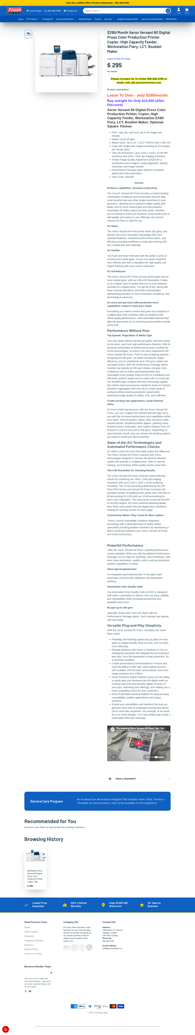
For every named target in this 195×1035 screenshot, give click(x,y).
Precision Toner (101, 1012)
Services (108, 19)
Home (20, 19)
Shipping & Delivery (33, 940)
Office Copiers (31, 932)
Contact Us (72, 10)
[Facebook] (25, 991)
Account (179, 11)
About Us (28, 945)
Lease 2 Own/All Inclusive (152, 19)
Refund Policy (31, 949)
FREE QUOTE (171, 19)
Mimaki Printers (85, 19)
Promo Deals (36, 10)
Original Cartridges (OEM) (127, 19)
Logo (14, 10)
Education (29, 936)
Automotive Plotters (64, 19)
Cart (187, 11)
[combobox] (127, 11)
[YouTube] (30, 991)
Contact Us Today (33, 953)
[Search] (168, 10)
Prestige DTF (47, 19)
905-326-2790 (54, 10)
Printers (98, 19)
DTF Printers (32, 19)
